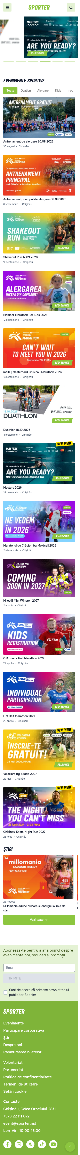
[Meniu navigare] (7, 7)
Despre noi (12, 1045)
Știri (6, 1037)
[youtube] (53, 1144)
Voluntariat (13, 1062)
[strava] (30, 1144)
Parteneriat (13, 1070)
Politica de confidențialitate (27, 1077)
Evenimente (13, 1023)
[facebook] (7, 1144)
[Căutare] (71, 7)
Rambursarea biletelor (22, 1052)
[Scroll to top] (70, 1147)
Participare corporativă (23, 1030)
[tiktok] (42, 1144)
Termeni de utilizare (20, 1084)
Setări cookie (14, 1091)
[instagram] (19, 1144)
